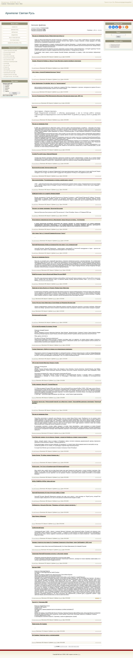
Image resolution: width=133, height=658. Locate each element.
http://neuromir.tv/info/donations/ (45, 280)
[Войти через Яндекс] (119, 27)
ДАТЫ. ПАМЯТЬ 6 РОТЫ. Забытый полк (43, 481)
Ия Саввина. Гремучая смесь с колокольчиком (45, 635)
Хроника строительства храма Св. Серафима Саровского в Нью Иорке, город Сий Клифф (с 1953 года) (62, 542)
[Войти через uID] (110, 27)
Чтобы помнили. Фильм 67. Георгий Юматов (44, 384)
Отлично (7, 85)
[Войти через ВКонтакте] (113, 27)
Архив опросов (13, 94)
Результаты (6, 94)
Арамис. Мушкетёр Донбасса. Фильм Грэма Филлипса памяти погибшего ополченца (56, 61)
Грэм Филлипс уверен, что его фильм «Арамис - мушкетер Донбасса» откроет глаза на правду (59, 437)
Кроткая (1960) (36, 567)
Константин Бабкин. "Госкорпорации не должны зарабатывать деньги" (52, 180)
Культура (6, 54)
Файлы (38, 28)
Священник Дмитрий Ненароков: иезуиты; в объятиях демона (50, 553)
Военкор (34, 107)
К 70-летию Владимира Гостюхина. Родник (44, 326)
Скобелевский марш (38, 527)
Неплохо (7, 88)
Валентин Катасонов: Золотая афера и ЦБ (44, 167)
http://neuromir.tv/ (92, 279)
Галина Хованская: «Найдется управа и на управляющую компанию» (52, 349)
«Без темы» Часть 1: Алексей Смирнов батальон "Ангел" (49, 233)
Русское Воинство (8, 52)
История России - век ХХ (10, 76)
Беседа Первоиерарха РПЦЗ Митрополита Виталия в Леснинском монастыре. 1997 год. (57, 96)
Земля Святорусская (9, 50)
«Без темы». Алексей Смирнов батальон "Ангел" (46, 72)
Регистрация (11, 3)
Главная (3, 3)
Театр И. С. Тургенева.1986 (40, 602)
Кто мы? (6, 65)
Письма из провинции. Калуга (40, 257)
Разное (5, 67)
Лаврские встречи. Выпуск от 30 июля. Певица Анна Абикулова (50, 288)
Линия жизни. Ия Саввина (39, 624)
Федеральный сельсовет (39, 315)
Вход (17, 3)
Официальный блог (115, 44)
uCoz (79, 654)
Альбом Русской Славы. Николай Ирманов (44, 154)
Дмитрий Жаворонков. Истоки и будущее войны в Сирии (48, 492)
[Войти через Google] (123, 27)
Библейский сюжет (8, 72)
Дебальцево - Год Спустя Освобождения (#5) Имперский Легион (50, 466)
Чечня (5, 63)
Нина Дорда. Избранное (39, 516)
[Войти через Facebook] (116, 27)
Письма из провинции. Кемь (40, 414)
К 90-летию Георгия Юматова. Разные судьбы (45, 362)
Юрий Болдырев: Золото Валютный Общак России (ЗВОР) (49, 274)
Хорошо (7, 86)
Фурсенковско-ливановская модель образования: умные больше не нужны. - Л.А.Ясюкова (58, 219)
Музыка (6, 69)
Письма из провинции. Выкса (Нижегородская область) (48, 36)
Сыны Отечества (8, 57)
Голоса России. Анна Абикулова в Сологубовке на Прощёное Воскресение (53, 302)
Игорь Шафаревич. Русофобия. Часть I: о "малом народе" (49, 83)
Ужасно (7, 91)
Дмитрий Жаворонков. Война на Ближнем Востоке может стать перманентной (54, 244)
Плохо (6, 89)
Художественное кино (9, 74)
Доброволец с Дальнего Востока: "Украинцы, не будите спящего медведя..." (54, 505)
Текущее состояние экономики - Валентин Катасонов (47, 208)
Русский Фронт (7, 59)
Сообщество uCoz (114, 45)
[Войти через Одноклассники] (126, 27)
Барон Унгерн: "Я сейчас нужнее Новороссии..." (46, 455)
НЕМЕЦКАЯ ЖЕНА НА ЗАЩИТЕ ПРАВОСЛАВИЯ (46, 193)
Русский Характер (8, 70)
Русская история (8, 56)
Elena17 (60, 56)
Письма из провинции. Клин (40, 124)
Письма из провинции (9, 61)
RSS (21, 3)
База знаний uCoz (114, 47)
